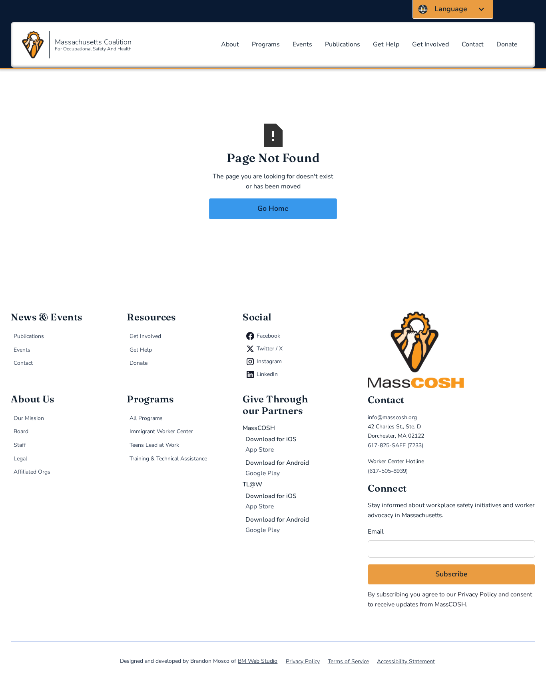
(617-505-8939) (388, 471)
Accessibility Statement (406, 661)
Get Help (386, 44)
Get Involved (430, 44)
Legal (20, 458)
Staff (20, 445)
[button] (453, 9)
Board (21, 431)
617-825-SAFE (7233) (395, 445)
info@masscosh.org (392, 417)
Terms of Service (348, 661)
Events (302, 44)
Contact (473, 44)
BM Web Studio (257, 661)
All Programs (146, 418)
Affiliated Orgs (32, 472)
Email (376, 531)
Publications (342, 44)
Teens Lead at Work (154, 445)
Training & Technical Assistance (168, 458)
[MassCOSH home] (451, 350)
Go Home (273, 208)
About (230, 44)
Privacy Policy (477, 594)
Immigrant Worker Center (161, 431)
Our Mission (29, 418)
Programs (266, 44)
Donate (507, 44)
